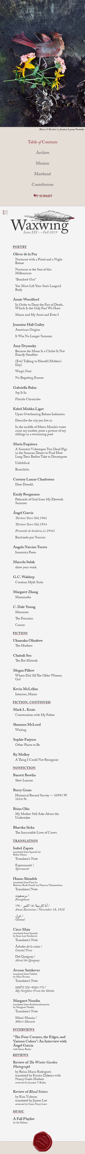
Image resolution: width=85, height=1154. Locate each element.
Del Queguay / (27, 959)
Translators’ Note (26, 890)
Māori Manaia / (26, 1020)
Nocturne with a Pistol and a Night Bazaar (38, 262)
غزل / (20, 918)
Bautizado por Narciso (30, 538)
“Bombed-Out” (25, 280)
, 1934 (31, 525)
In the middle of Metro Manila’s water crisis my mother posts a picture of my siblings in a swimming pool (40, 431)
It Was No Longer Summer (33, 337)
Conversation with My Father (35, 715)
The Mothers (23, 646)
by (61, 130)
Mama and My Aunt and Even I (37, 315)
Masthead (42, 174)
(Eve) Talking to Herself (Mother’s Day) (38, 363)
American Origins (27, 330)
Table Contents (42, 142)
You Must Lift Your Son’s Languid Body (38, 288)
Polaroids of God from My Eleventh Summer (39, 501)
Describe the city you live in (33, 421)
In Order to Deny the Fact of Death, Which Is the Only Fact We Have (39, 307)
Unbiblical (22, 463)
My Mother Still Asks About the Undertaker (37, 816)
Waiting (20, 730)
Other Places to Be (27, 745)
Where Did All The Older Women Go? (38, 678)
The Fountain (24, 619)
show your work (25, 568)
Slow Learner (24, 781)
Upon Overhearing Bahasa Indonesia (40, 415)
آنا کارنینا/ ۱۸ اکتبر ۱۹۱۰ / (40, 908)
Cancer (20, 625)
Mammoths (23, 598)
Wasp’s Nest (23, 372)
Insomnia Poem (25, 553)
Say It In (20, 393)
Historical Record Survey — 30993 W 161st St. (41, 797)
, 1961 (31, 519)
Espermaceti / (24, 867)
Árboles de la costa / (28, 949)
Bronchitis (22, 470)
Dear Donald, (24, 485)
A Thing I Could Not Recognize (36, 760)
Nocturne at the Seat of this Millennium (33, 272)
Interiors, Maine (26, 695)
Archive (42, 153)
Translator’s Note (26, 859)
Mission (42, 164)
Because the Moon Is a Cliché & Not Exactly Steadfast (40, 353)
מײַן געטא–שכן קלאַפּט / (34, 989)
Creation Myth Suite (29, 583)
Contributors (42, 185)
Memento (21, 613)
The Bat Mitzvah (26, 661)
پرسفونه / (22, 898)
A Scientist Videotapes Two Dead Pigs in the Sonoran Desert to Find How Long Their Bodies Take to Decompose (41, 453)
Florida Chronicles (28, 400)
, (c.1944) (35, 531)
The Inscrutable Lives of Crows (36, 833)
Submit (45, 196)
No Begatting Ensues (29, 378)
